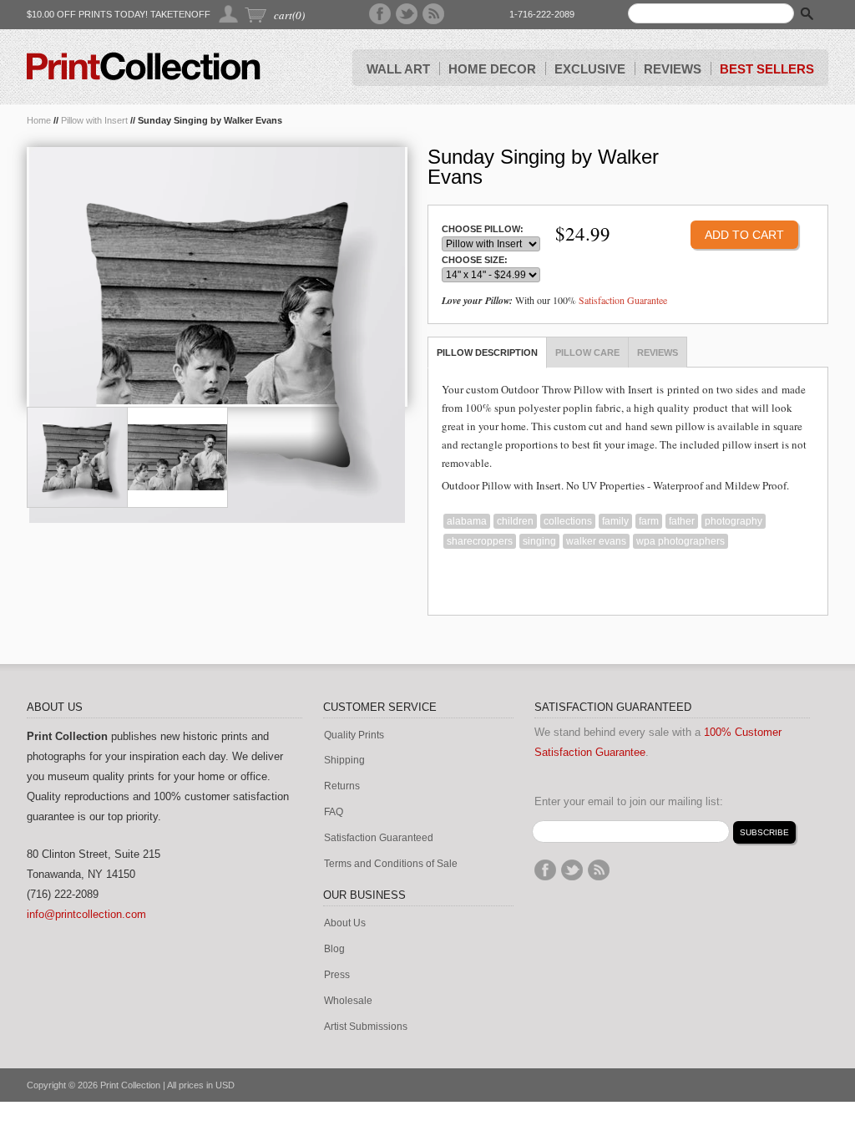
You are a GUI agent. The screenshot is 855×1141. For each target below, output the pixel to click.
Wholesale (348, 1001)
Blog (334, 949)
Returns (342, 786)
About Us (345, 923)
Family (615, 521)
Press (337, 975)
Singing (539, 541)
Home (39, 120)
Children (515, 521)
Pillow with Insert (94, 120)
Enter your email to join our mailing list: (628, 801)
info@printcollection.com (86, 914)
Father (682, 521)
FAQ (333, 812)
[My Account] (229, 13)
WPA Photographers (680, 541)
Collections (568, 521)
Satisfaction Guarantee (623, 300)
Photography (733, 521)
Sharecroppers (480, 541)
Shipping (344, 760)
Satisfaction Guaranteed (378, 838)
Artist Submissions (365, 1027)
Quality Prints (354, 735)
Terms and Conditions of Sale (391, 864)
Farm (649, 521)
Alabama (467, 521)
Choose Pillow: (483, 229)
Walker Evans (596, 541)
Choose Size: (475, 260)
